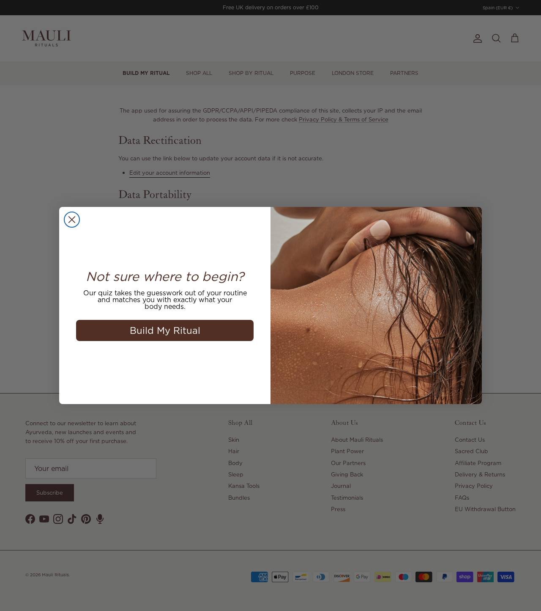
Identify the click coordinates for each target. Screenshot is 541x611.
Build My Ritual (165, 330)
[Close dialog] (71, 219)
